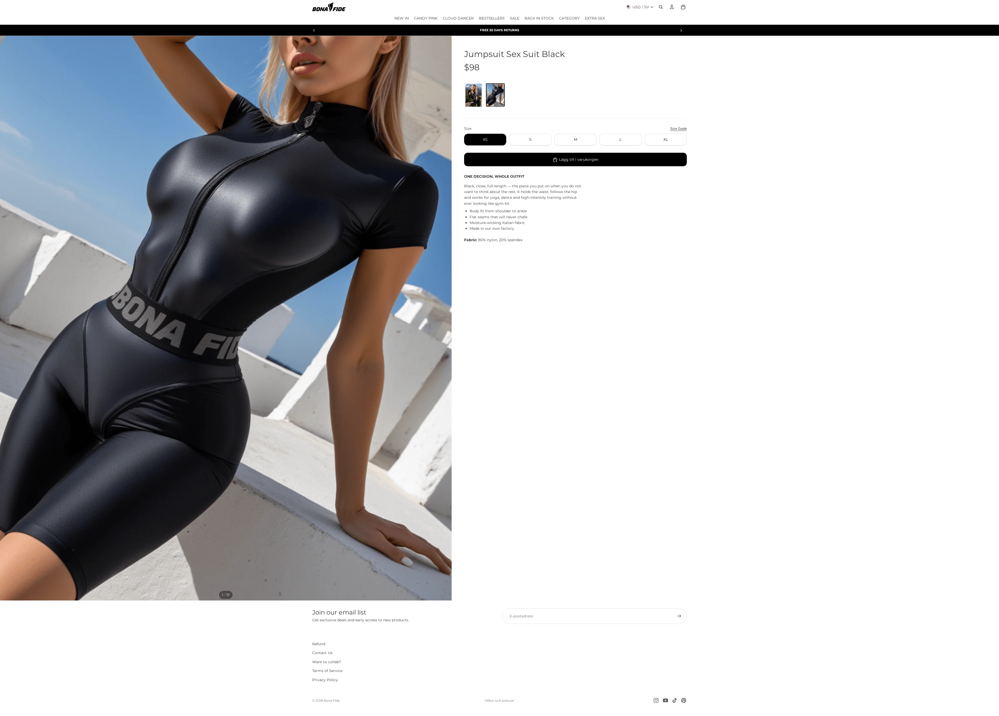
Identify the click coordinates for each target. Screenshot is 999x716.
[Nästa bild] (681, 30)
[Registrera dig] (679, 616)
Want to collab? (326, 662)
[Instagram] (656, 700)
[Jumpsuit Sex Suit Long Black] (473, 95)
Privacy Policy (325, 679)
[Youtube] (665, 700)
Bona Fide (332, 700)
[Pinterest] (684, 700)
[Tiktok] (674, 700)
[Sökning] (661, 7)
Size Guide (678, 129)
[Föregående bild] (314, 30)
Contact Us (322, 653)
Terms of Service (327, 671)
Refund (318, 644)
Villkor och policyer (499, 700)
